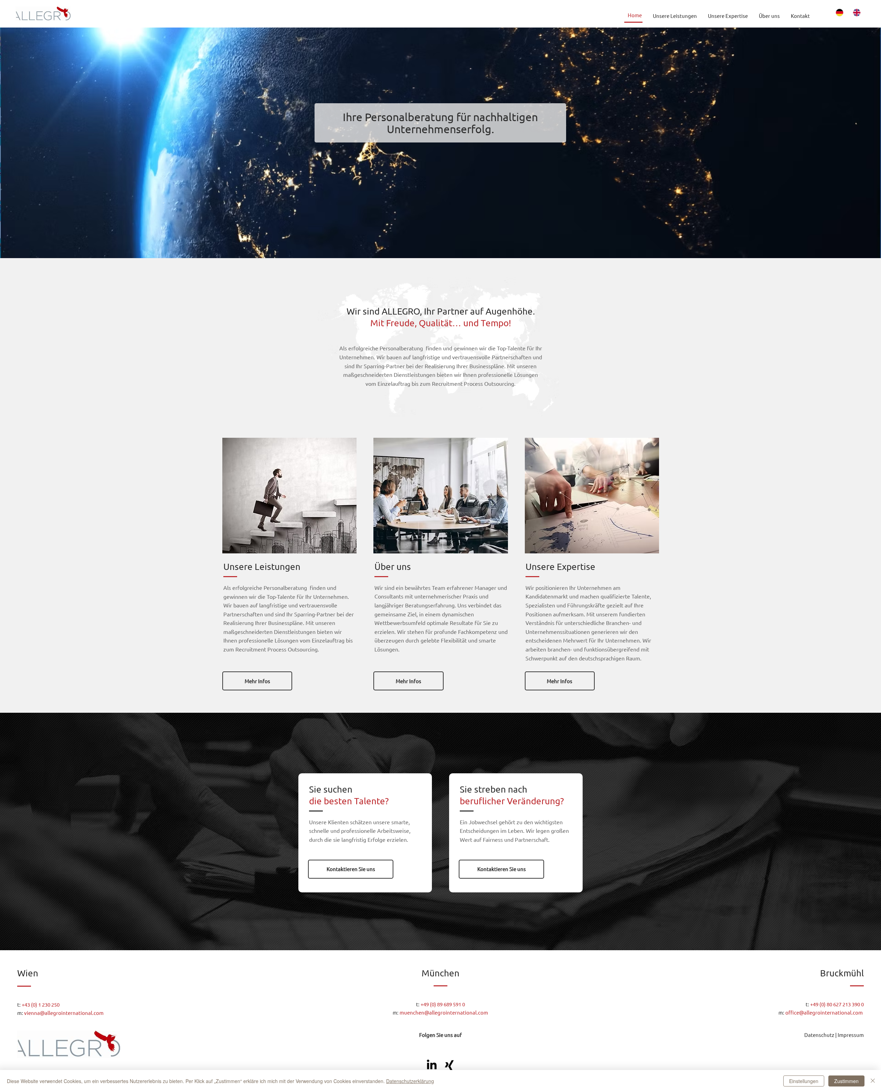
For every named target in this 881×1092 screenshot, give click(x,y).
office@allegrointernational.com (824, 1012)
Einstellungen (803, 1081)
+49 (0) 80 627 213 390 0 (837, 1004)
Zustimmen (846, 1081)
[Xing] (449, 1065)
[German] (839, 12)
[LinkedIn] (432, 1065)
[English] (857, 12)
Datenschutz (819, 1034)
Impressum (851, 1034)
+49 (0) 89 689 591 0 (443, 1004)
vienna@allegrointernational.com (64, 1012)
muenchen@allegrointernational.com (444, 1012)
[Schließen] (873, 1080)
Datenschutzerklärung (410, 1081)
